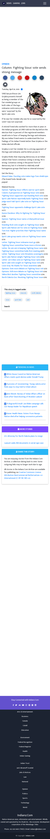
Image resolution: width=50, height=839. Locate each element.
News (9, 3)
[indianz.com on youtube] (23, 705)
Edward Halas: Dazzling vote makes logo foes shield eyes (25, 176)
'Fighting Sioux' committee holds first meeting (21, 251)
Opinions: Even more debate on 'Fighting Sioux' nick (23, 268)
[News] (4, 3)
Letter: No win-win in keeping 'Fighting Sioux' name (23, 248)
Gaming (16, 3)
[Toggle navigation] (45, 3)
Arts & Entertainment (25, 711)
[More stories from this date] (22, 89)
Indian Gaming (25, 755)
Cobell (25, 725)
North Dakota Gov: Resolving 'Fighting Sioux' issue (22, 277)
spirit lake (18, 299)
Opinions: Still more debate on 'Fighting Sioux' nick (22, 271)
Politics (25, 793)
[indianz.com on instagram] (26, 705)
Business (25, 716)
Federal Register (25, 746)
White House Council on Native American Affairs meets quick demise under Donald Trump (23, 376)
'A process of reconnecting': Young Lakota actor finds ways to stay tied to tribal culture (25, 385)
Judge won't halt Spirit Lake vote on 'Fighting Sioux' (23, 201)
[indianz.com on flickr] (33, 705)
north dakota (36, 293)
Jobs (23, 3)
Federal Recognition (25, 742)
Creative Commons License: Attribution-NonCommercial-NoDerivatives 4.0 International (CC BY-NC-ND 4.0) (23, 475)
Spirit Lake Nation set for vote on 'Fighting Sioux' (22, 227)
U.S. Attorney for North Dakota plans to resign (23, 436)
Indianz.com (30, 835)
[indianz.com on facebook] (13, 705)
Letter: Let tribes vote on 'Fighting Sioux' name (21, 260)
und (28, 299)
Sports (25, 798)
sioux (7, 299)
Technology (25, 802)
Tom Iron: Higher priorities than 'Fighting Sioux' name (24, 230)
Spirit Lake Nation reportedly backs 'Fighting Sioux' (23, 198)
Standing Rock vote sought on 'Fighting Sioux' (21, 225)
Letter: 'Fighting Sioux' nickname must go (19, 242)
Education (25, 730)
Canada (25, 720)
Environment (25, 737)
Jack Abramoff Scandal (25, 767)
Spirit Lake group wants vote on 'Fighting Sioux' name (24, 236)
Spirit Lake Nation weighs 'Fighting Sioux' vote (21, 257)
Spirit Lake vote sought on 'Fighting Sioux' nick (21, 262)
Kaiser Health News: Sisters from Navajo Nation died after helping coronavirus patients (23, 415)
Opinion (5, 64)
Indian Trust (25, 763)
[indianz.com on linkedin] (35, 705)
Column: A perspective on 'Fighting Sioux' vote (21, 192)
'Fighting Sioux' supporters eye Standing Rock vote (23, 195)
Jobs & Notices (25, 772)
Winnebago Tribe (32, 824)
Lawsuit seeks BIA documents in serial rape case (23, 443)
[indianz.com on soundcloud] (19, 705)
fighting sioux (10, 293)
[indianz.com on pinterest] (30, 705)
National (25, 781)
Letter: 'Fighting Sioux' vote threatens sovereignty (23, 254)
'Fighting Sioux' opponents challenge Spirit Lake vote (23, 207)
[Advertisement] (25, 37)
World (25, 807)
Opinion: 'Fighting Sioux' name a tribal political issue (23, 219)
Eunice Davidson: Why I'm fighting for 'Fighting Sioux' (23, 213)
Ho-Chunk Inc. (24, 822)
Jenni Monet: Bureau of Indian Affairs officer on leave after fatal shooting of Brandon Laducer (24, 395)
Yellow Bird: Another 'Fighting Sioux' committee (21, 274)
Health (25, 751)
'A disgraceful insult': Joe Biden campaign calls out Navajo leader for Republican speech (23, 405)
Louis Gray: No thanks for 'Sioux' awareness (20, 265)
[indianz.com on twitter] (16, 705)
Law (25, 777)
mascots (23, 293)
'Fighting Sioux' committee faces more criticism (22, 245)
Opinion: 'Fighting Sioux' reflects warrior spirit (21, 190)
